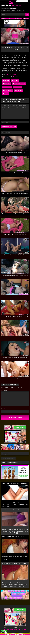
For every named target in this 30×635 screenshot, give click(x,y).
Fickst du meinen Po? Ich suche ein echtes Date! (14, 483)
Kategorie (4, 18)
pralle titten (18, 87)
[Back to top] (25, 630)
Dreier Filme (7, 83)
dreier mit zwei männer (20, 83)
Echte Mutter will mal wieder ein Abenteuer (13, 510)
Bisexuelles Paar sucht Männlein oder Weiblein (14, 563)
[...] (8, 506)
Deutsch (19, 0)
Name (3, 408)
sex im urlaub (19, 90)
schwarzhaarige (8, 90)
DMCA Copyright (14, 629)
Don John (19, 77)
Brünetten (16, 80)
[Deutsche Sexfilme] (12, 4)
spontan (6, 93)
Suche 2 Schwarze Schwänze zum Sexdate (13, 536)
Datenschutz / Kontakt (23, 629)
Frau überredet (7, 87)
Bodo (14, 77)
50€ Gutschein (18, 18)
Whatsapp (26, 18)
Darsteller (11, 18)
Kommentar (4, 390)
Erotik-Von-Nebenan (11, 74)
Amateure (6, 80)
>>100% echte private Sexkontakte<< (15, 634)
